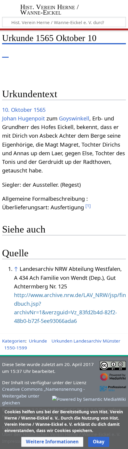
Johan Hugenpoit (23, 118)
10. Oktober (17, 109)
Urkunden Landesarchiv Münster (85, 341)
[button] (52, 442)
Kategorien (13, 341)
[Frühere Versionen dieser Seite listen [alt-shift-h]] (96, 53)
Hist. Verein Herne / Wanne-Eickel (49, 10)
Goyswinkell (74, 118)
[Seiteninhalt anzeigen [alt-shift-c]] (5, 53)
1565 (40, 109)
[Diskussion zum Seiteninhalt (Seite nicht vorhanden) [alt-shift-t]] (18, 53)
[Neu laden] (107, 53)
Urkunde (38, 341)
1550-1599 (15, 348)
